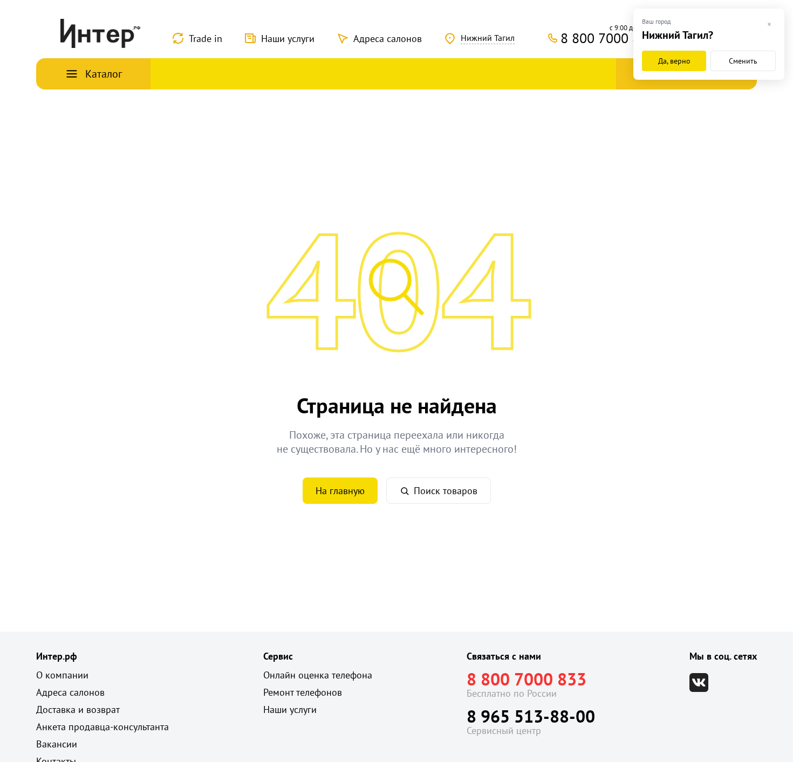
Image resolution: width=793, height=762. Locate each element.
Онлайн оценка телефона (317, 675)
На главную (340, 490)
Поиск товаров (445, 490)
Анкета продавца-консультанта (102, 727)
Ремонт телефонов (302, 692)
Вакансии (56, 744)
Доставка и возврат (78, 709)
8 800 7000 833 (526, 679)
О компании (62, 675)
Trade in (205, 38)
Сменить (743, 61)
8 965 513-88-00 (531, 716)
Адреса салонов (387, 38)
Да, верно (674, 61)
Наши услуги (288, 38)
